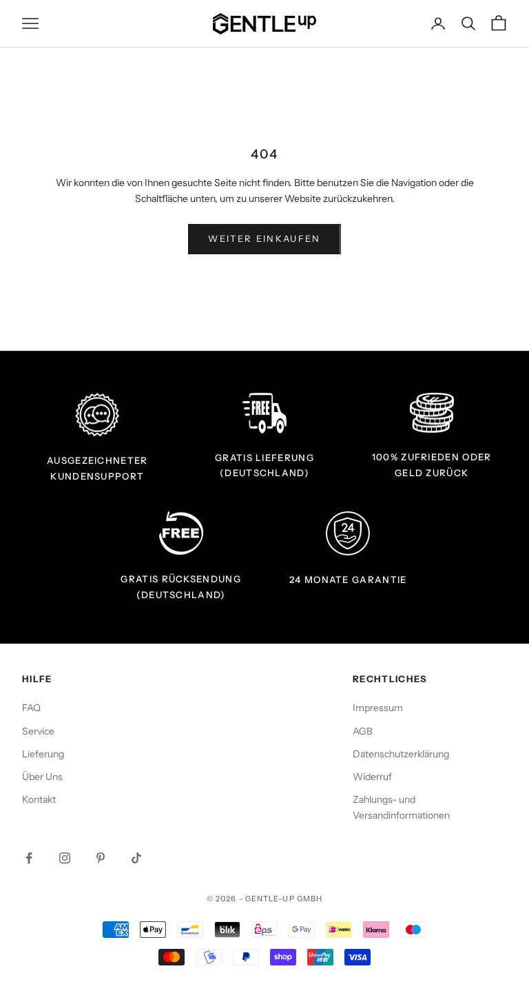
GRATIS (234, 457)
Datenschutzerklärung (401, 754)
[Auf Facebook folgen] (29, 858)
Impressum (378, 708)
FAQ (31, 708)
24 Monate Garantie (348, 579)
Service (38, 731)
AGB (363, 731)
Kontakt (39, 799)
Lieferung (43, 754)
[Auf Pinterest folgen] (100, 858)
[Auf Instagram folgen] (65, 858)
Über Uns (42, 776)
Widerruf (372, 776)
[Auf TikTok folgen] (136, 858)
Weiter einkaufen (264, 238)
